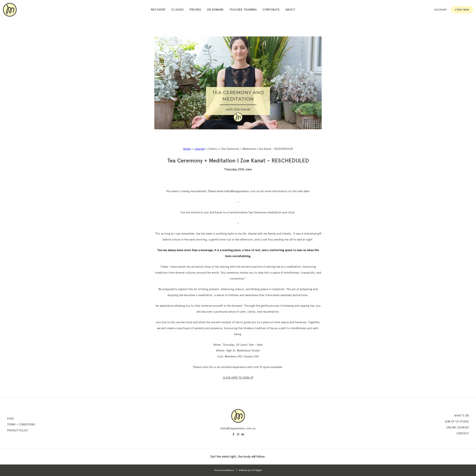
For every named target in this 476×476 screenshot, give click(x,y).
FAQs (10, 418)
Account (440, 9)
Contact (462, 433)
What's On (461, 415)
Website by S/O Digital (250, 470)
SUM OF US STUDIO (457, 421)
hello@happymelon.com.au (238, 428)
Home (187, 149)
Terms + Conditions (21, 424)
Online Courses (457, 427)
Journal (200, 149)
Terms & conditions (224, 470)
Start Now (462, 9)
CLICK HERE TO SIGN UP (238, 377)
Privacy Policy (17, 430)
